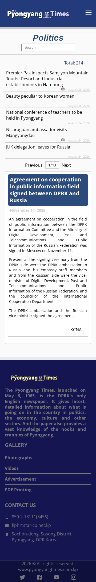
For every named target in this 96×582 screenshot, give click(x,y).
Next (66, 165)
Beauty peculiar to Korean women (40, 96)
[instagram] (73, 577)
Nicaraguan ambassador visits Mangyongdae (36, 132)
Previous (34, 165)
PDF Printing (18, 490)
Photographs (18, 458)
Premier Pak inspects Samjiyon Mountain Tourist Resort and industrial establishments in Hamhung (47, 79)
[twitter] (22, 577)
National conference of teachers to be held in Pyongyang (44, 115)
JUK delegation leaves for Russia (38, 147)
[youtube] (56, 577)
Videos (12, 468)
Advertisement (20, 479)
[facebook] (39, 577)
